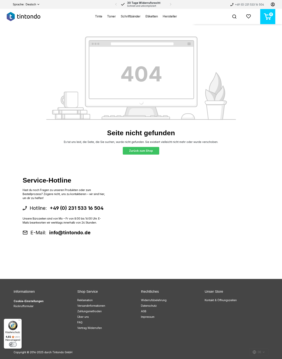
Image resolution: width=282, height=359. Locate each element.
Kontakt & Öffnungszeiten (221, 300)
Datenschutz (149, 305)
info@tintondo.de (70, 232)
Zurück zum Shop (141, 150)
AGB (143, 311)
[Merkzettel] (248, 16)
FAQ (79, 322)
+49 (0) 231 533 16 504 (249, 4)
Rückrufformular (24, 306)
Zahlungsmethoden (89, 311)
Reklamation (85, 300)
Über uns (83, 316)
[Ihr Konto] (272, 4)
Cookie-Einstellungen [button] (29, 301)
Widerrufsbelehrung (154, 300)
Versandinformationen (91, 305)
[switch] (13, 344)
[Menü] (19, 321)
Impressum (147, 316)
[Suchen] (234, 16)
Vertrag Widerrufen (89, 327)
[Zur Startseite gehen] (23, 16)
